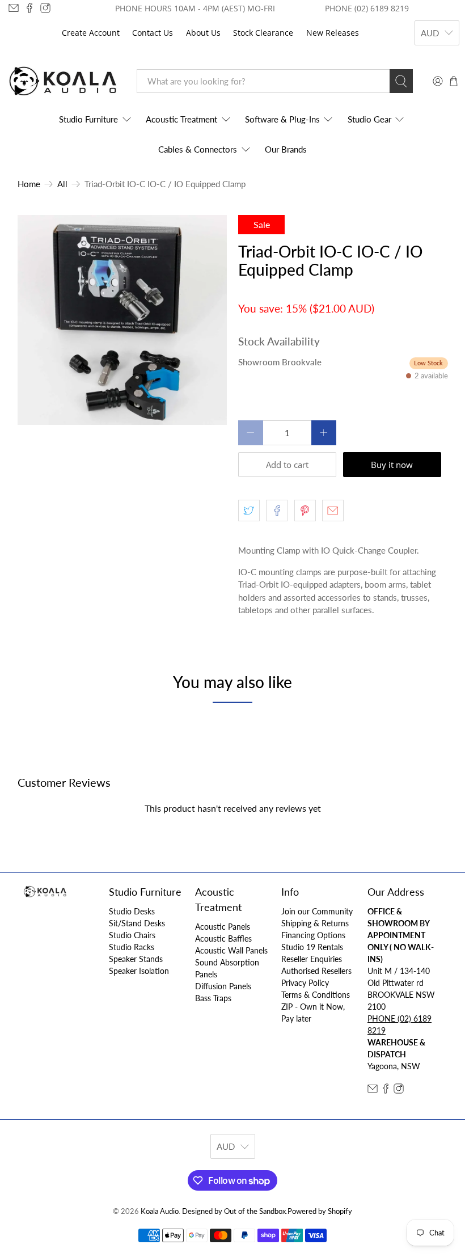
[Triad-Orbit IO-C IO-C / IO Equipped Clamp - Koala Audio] (122, 320)
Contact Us (152, 32)
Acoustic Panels (222, 926)
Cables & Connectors (197, 149)
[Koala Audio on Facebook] (29, 8)
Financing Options (313, 935)
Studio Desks (132, 911)
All (62, 184)
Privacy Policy (305, 983)
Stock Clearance (263, 32)
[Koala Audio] (63, 81)
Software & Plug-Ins (282, 119)
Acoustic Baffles (223, 938)
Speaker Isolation (139, 971)
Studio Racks (131, 947)
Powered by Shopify (320, 1211)
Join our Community (317, 911)
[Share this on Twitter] (249, 510)
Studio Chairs (132, 935)
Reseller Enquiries (311, 959)
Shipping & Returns (315, 923)
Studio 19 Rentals (312, 947)
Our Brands (286, 149)
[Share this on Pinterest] (305, 510)
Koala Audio (160, 1211)
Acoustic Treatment (181, 119)
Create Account (91, 32)
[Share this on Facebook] (277, 510)
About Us (203, 32)
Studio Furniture (88, 119)
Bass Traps (213, 998)
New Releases (332, 32)
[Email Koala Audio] (14, 8)
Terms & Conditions (315, 994)
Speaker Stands (136, 959)
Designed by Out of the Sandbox (234, 1211)
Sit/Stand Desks (137, 923)
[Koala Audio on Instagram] (45, 8)
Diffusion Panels (223, 986)
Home (29, 184)
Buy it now (392, 464)
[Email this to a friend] (333, 510)
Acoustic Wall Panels (231, 950)
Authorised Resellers (316, 971)
